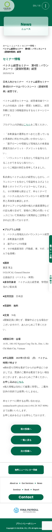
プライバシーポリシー (26, 523)
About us (14, 483)
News (39, 483)
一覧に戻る (26, 440)
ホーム (6, 46)
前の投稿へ (26, 429)
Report (36, 489)
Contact (26, 497)
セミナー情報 (28, 46)
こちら (27, 124)
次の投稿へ (26, 451)
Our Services (27, 483)
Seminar (17, 489)
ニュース (15, 46)
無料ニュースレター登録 (51, 249)
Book (27, 489)
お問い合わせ (51, 278)
